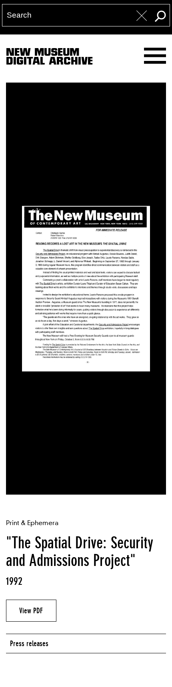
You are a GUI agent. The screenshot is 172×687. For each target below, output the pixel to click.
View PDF (31, 610)
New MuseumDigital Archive (49, 58)
